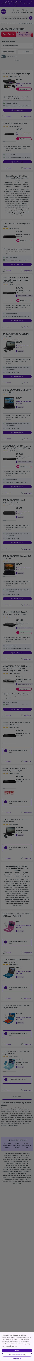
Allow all (17, 1350)
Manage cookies (17, 1358)
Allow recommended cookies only (17, 1354)
